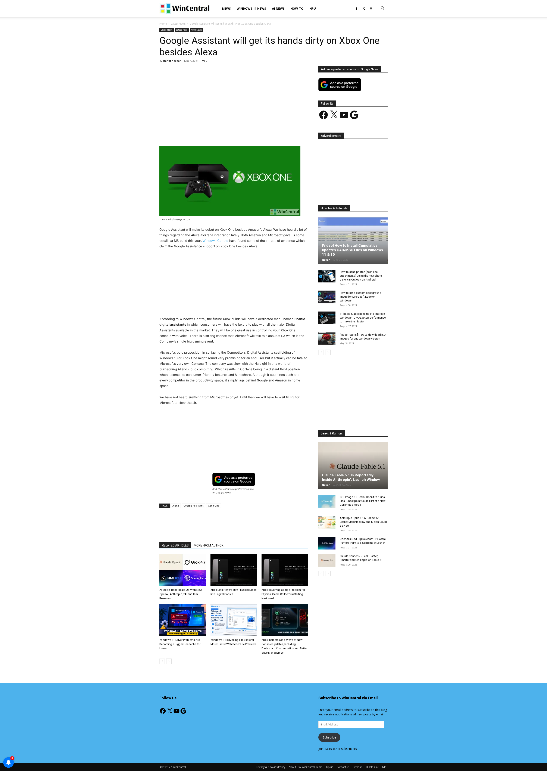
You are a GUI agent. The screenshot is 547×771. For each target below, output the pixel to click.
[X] (363, 8)
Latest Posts (181, 29)
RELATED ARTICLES (175, 545)
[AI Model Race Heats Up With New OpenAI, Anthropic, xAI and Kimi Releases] (182, 570)
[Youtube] (371, 8)
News (226, 8)
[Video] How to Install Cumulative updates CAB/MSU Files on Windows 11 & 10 (352, 250)
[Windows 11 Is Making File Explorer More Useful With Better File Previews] (233, 620)
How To (297, 8)
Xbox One (213, 505)
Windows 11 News (251, 8)
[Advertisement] (233, 98)
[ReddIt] (238, 133)
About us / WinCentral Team (305, 767)
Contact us (343, 767)
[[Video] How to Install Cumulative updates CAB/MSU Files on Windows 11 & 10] (353, 240)
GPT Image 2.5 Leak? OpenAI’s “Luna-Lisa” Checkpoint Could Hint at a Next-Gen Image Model (363, 500)
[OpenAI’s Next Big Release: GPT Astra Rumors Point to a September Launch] (326, 543)
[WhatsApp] (219, 133)
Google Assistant (193, 505)
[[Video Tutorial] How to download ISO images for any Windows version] (326, 338)
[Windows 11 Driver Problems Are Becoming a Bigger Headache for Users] (182, 620)
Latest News (178, 23)
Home (163, 23)
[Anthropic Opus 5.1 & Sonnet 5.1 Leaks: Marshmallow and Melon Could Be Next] (326, 522)
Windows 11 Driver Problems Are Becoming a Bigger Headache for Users (179, 644)
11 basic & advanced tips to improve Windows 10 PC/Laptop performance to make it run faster (363, 317)
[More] (258, 133)
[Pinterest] (209, 133)
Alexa (175, 505)
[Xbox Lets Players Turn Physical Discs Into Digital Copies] (233, 570)
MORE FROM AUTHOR (209, 545)
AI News (278, 8)
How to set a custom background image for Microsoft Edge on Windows (360, 296)
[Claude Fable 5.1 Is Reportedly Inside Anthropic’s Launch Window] (353, 465)
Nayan (326, 259)
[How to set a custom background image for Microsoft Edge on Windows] (326, 297)
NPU (312, 8)
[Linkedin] (229, 133)
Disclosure (372, 767)
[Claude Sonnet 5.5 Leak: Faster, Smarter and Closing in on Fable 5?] (326, 560)
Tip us (329, 767)
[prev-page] (162, 661)
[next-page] (169, 661)
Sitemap (358, 767)
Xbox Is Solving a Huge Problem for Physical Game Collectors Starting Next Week (283, 594)
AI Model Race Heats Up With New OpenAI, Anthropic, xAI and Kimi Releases (180, 594)
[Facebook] (356, 8)
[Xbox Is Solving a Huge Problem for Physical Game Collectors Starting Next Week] (285, 570)
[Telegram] (248, 133)
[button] (382, 9)
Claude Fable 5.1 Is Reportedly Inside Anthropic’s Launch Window (351, 477)
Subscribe (329, 737)
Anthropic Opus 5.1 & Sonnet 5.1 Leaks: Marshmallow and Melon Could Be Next (363, 521)
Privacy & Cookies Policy (270, 767)
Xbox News (196, 29)
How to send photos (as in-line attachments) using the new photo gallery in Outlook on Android (361, 275)
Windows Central (215, 241)
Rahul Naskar (172, 60)
